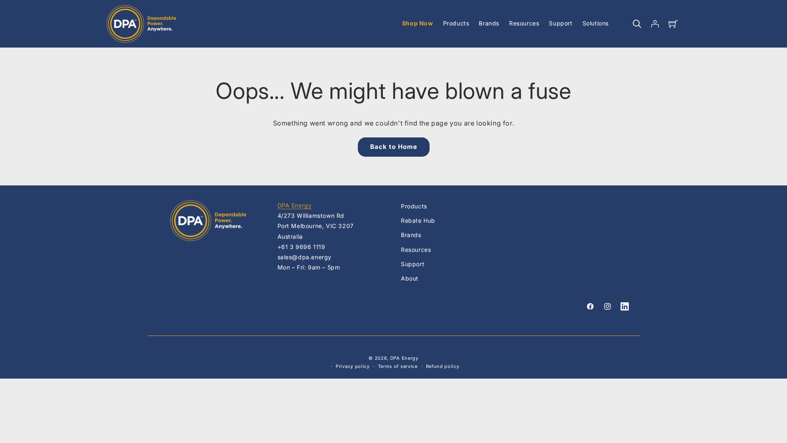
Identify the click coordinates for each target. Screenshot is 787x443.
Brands (411, 234)
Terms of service (398, 366)
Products (414, 206)
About (410, 278)
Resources (416, 249)
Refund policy (442, 366)
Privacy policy (353, 366)
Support (412, 263)
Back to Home (393, 147)
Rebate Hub (418, 220)
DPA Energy (294, 205)
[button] (637, 24)
